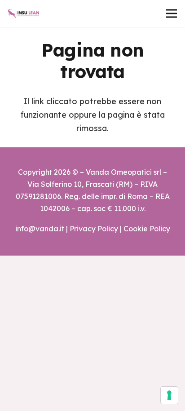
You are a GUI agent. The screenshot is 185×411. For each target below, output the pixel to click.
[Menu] (172, 13)
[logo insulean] (23, 13)
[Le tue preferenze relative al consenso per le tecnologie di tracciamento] (169, 395)
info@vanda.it (39, 228)
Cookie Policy (146, 228)
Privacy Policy (94, 228)
